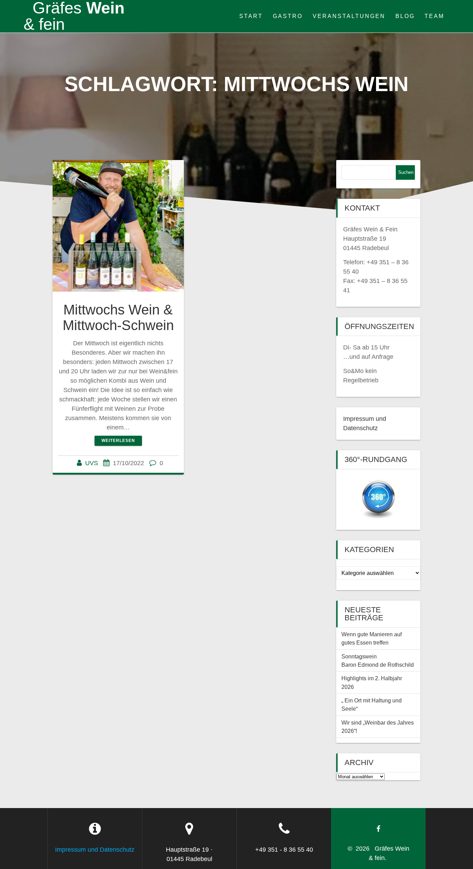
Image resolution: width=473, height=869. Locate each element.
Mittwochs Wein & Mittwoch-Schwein (118, 317)
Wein (74, 16)
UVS (91, 463)
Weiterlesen (118, 440)
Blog (405, 16)
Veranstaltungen (349, 16)
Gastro (288, 16)
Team (434, 16)
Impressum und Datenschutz (94, 849)
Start (251, 16)
